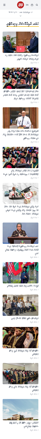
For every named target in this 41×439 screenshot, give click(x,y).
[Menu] (4, 5)
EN (27, 5)
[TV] (32, 5)
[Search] (37, 5)
